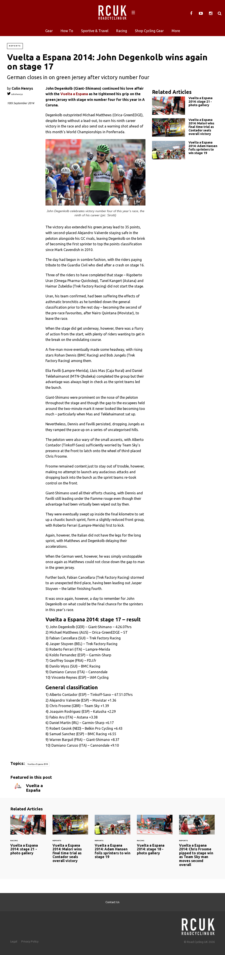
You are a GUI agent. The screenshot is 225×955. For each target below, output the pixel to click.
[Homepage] (198, 925)
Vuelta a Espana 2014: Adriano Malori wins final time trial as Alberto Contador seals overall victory (185, 127)
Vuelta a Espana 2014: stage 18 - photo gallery (154, 837)
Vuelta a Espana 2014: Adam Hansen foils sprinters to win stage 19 (185, 150)
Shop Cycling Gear (149, 31)
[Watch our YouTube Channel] (201, 13)
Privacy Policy (29, 941)
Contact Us (112, 902)
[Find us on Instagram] (210, 13)
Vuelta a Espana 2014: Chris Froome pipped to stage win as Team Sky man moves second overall (197, 843)
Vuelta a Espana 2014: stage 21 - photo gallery (185, 105)
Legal (13, 941)
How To (67, 31)
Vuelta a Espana (74, 94)
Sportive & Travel (94, 31)
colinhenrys (17, 94)
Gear (49, 31)
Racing (121, 31)
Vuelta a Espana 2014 (37, 764)
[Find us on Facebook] (191, 13)
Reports (15, 46)
